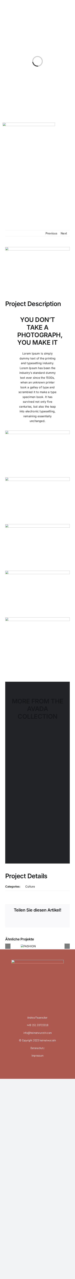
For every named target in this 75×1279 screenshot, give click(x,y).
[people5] (37, 619)
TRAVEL (28, 794)
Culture (30, 886)
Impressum (37, 1055)
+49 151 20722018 (37, 1025)
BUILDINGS (34, 838)
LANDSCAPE (37, 751)
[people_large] (37, 432)
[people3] (37, 478)
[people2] (37, 525)
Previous (51, 233)
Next (64, 233)
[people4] (37, 572)
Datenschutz (37, 1048)
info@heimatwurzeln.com (37, 1033)
